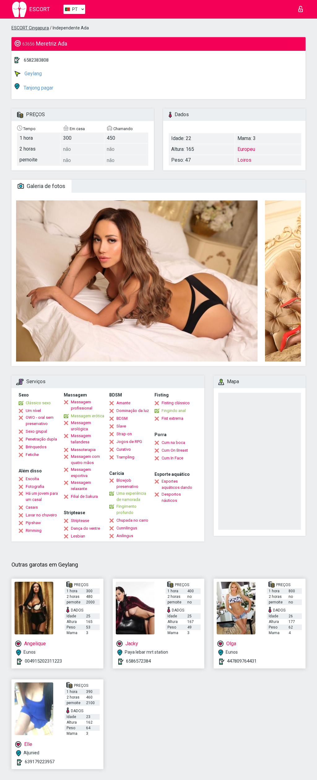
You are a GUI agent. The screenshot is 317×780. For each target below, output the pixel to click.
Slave (121, 426)
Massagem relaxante (81, 485)
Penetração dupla (41, 439)
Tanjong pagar (37, 88)
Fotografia (35, 486)
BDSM (122, 418)
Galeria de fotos (45, 186)
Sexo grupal (36, 431)
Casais (32, 507)
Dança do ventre (85, 528)
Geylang (32, 74)
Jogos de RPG (129, 441)
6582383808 (36, 60)
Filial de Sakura (84, 496)
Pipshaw (33, 522)
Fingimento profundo (126, 509)
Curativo (123, 449)
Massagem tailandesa (81, 438)
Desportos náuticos (171, 497)
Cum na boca (173, 442)
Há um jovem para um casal (42, 496)
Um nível (33, 410)
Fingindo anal (174, 410)
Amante (123, 403)
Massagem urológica (81, 425)
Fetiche (32, 454)
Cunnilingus (126, 528)
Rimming (33, 530)
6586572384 (138, 661)
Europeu (246, 149)
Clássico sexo (38, 403)
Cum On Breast (175, 450)
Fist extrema (172, 418)
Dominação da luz (132, 410)
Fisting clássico (176, 403)
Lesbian (78, 536)
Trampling (125, 457)
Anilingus (124, 535)
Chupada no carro (132, 520)
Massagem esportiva (81, 472)
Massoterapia (83, 449)
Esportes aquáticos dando (177, 484)
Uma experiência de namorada (131, 496)
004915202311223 (43, 661)
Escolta (32, 478)
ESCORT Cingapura (30, 27)
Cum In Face (172, 458)
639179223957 (39, 762)
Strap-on (124, 434)
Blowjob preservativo (127, 483)
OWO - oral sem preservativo (40, 420)
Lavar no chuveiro (41, 515)
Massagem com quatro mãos (85, 459)
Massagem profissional (81, 405)
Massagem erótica (87, 416)
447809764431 (242, 661)
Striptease (80, 520)
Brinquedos (36, 447)
